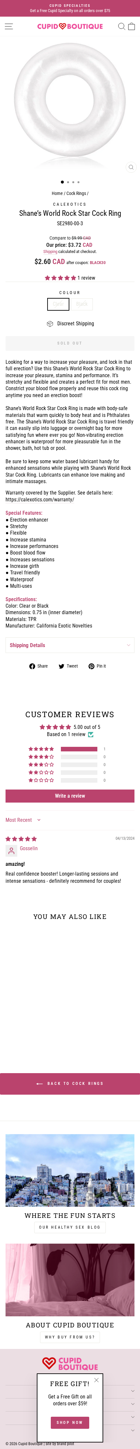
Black (82, 304)
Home (57, 193)
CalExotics (70, 204)
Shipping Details (27, 645)
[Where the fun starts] (70, 1170)
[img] (21, 839)
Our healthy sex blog (70, 1227)
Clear (58, 304)
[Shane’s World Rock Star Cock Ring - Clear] (26, 1034)
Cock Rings (76, 193)
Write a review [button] (70, 796)
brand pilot (65, 1444)
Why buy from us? (70, 1337)
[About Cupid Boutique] (70, 1280)
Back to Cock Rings (74, 1083)
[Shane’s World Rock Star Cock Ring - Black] (33, 1034)
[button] (61, 278)
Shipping (50, 251)
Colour (70, 292)
